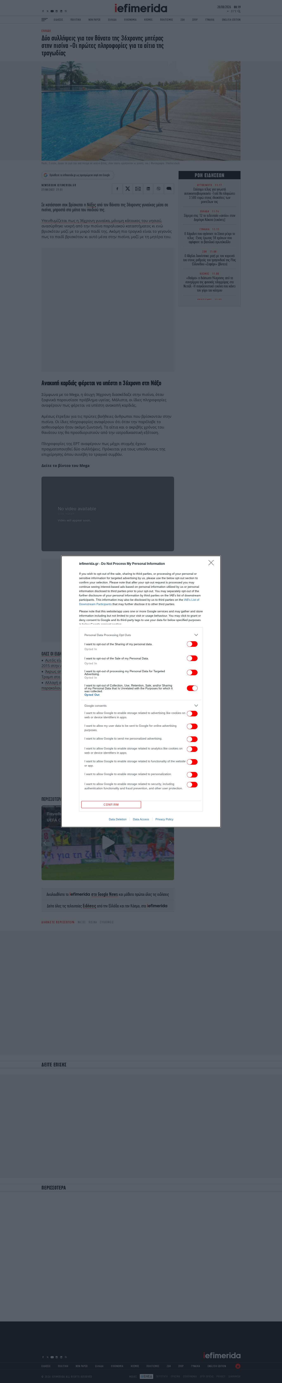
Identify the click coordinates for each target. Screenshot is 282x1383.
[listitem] (141, 635)
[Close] (212, 564)
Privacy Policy (164, 819)
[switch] (192, 644)
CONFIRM (111, 804)
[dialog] (141, 691)
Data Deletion (118, 819)
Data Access (141, 819)
